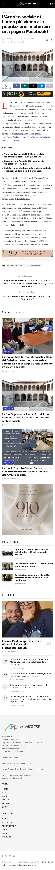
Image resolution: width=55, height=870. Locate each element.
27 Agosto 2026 (21, 584)
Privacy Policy (42, 862)
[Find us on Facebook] (2, 856)
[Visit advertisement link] (27, 94)
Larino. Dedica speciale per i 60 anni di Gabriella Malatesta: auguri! (21, 644)
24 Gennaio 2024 (9, 371)
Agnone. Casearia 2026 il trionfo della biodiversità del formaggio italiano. (31, 552)
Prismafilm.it (18, 865)
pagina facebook (34, 266)
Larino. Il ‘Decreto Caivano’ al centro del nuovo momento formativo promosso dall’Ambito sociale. (26, 471)
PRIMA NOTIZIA (9, 826)
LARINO (5, 829)
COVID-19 (6, 837)
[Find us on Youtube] (14, 856)
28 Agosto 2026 (21, 558)
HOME (5, 789)
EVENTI (5, 803)
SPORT (5, 807)
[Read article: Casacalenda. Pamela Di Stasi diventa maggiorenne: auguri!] (7, 566)
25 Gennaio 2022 (27, 39)
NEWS (5, 792)
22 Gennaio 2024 (9, 425)
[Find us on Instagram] (10, 856)
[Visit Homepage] (27, 4)
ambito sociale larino (16, 266)
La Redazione (10, 39)
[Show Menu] (3, 4)
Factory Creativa (30, 865)
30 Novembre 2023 (10, 479)
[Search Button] (51, 4)
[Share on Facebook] (16, 86)
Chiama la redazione (10, 757)
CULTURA (6, 800)
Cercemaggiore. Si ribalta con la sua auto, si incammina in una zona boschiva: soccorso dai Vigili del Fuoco (30, 699)
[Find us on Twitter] (6, 856)
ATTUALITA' (8, 351)
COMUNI (6, 796)
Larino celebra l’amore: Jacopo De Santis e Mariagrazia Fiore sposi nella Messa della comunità (29, 662)
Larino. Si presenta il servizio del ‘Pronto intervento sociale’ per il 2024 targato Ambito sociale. (26, 417)
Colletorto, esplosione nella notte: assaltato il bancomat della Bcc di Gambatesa (32, 577)
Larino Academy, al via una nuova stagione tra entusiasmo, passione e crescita (30, 674)
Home (4, 12)
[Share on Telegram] (41, 86)
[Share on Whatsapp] (25, 86)
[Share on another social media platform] (49, 86)
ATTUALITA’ (7, 822)
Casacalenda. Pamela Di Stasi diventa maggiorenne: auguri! (34, 565)
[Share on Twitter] (33, 86)
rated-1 (11, 12)
